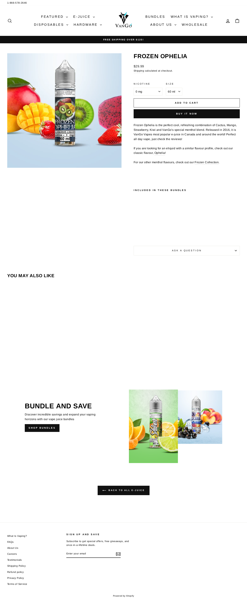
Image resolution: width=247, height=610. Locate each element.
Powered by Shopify (123, 596)
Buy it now (186, 113)
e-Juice (82, 16)
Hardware (86, 24)
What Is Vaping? (190, 16)
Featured (53, 16)
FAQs (10, 542)
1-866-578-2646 (17, 2)
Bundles (155, 16)
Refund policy (15, 572)
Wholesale (195, 24)
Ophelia (159, 152)
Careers (12, 554)
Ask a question (187, 250)
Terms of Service (17, 584)
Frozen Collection (207, 162)
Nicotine (142, 83)
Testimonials (14, 560)
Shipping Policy (16, 566)
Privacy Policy (15, 578)
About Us (162, 24)
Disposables (49, 24)
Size (170, 83)
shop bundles (42, 427)
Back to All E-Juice (126, 490)
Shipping (139, 70)
